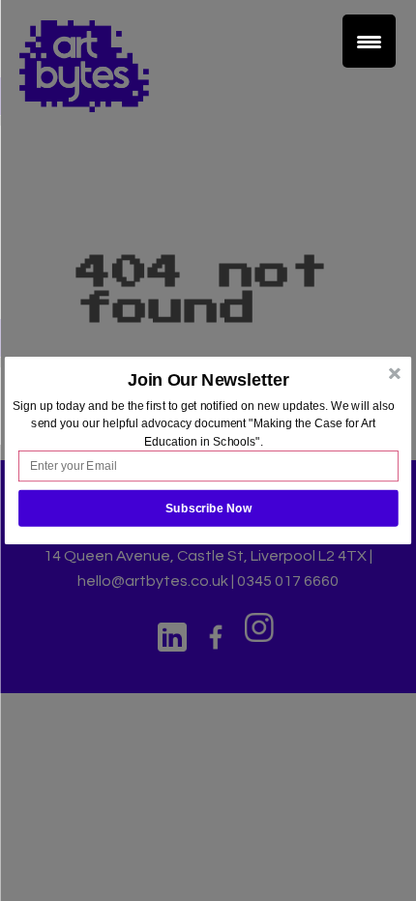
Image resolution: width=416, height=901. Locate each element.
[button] (208, 379)
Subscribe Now (208, 508)
